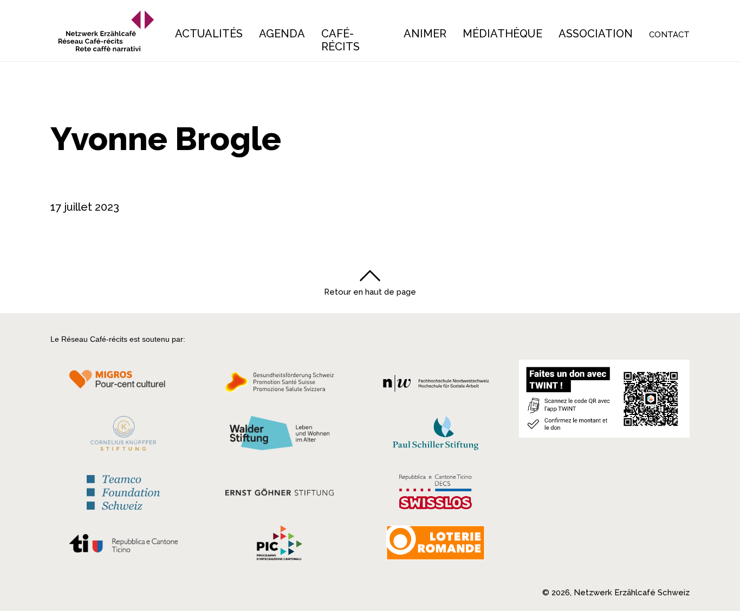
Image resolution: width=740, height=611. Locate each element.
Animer (425, 33)
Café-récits (340, 40)
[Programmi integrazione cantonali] (279, 545)
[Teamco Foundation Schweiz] (123, 491)
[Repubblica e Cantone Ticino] (123, 546)
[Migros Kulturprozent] (123, 385)
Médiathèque (502, 33)
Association (596, 33)
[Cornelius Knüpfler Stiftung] (123, 436)
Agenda (282, 33)
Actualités (209, 33)
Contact (669, 35)
